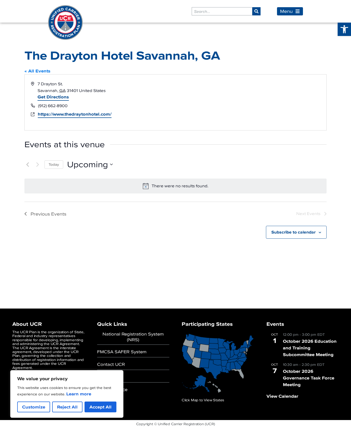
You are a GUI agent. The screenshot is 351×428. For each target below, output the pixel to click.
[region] (66, 394)
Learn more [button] (78, 393)
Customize (33, 407)
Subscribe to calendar (293, 232)
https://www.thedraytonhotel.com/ (75, 114)
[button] (344, 29)
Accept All (100, 407)
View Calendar (282, 396)
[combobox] (222, 11)
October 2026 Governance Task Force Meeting (308, 378)
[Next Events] (37, 164)
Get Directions (53, 97)
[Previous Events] (27, 164)
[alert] (175, 186)
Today (54, 164)
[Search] (256, 11)
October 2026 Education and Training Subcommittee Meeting (310, 348)
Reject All (67, 407)
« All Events (37, 71)
